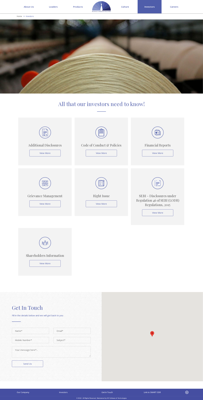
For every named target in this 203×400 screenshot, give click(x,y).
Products (78, 6)
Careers (174, 6)
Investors (149, 6)
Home (19, 16)
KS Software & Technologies (117, 398)
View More (45, 153)
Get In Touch (107, 392)
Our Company (23, 392)
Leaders (53, 6)
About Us (29, 6)
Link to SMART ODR (152, 392)
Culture (125, 6)
